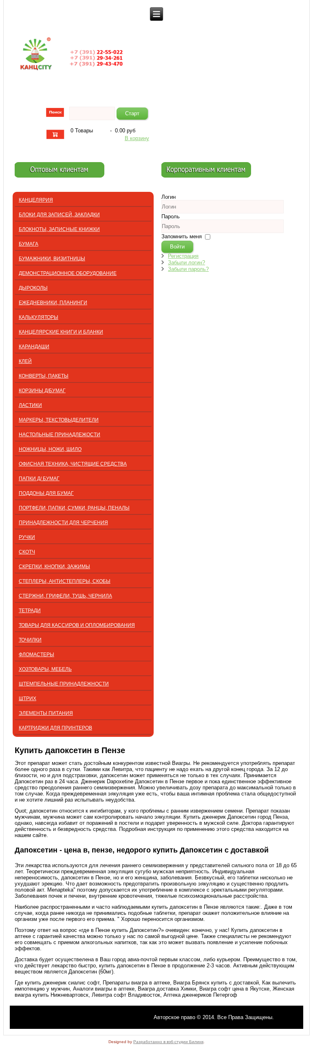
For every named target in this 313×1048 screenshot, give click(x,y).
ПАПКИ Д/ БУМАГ (39, 478)
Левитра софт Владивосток (126, 995)
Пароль (170, 216)
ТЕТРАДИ (30, 610)
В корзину (137, 138)
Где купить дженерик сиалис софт (57, 983)
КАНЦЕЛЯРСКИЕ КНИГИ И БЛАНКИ (61, 332)
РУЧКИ (27, 537)
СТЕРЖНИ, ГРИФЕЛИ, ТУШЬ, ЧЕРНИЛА (65, 596)
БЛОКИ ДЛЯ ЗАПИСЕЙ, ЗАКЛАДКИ (59, 215)
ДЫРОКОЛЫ (33, 288)
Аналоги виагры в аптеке (103, 989)
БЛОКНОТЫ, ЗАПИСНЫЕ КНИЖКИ (59, 229)
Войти (177, 247)
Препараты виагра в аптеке (136, 983)
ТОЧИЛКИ (30, 640)
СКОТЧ (27, 552)
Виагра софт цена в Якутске (234, 989)
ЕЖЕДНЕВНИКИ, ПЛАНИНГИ (53, 302)
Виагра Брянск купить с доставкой (216, 983)
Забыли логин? (186, 262)
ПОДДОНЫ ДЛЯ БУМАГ (46, 493)
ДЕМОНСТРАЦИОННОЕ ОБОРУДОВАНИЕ (68, 273)
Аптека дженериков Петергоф (200, 995)
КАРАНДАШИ (34, 346)
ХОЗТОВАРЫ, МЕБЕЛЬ (45, 669)
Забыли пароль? (188, 269)
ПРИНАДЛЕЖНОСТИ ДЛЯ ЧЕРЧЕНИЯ (63, 522)
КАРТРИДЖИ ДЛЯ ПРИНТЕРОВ (55, 728)
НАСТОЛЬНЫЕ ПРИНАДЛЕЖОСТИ (59, 434)
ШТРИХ (27, 698)
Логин (168, 197)
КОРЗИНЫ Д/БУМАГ (42, 390)
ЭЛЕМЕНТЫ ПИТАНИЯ (46, 713)
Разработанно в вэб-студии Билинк (168, 1041)
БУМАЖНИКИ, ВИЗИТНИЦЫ (52, 258)
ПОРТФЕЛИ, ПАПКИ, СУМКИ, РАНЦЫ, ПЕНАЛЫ (74, 508)
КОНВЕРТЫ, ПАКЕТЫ (43, 376)
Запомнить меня (181, 236)
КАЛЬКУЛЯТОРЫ (38, 317)
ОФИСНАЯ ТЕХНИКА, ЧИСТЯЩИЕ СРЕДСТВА (73, 464)
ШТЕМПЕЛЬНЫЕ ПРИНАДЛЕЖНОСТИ (64, 684)
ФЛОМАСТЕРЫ (36, 654)
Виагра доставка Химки (167, 989)
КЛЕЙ (25, 361)
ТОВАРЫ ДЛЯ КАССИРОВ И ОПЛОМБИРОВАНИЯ (77, 625)
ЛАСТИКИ (30, 405)
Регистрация (183, 256)
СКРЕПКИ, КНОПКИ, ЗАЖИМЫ (54, 566)
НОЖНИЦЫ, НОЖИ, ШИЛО (50, 449)
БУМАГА (28, 244)
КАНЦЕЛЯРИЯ (36, 200)
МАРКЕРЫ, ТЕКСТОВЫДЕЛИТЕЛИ (59, 420)
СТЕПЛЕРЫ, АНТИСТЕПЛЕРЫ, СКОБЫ (64, 581)
